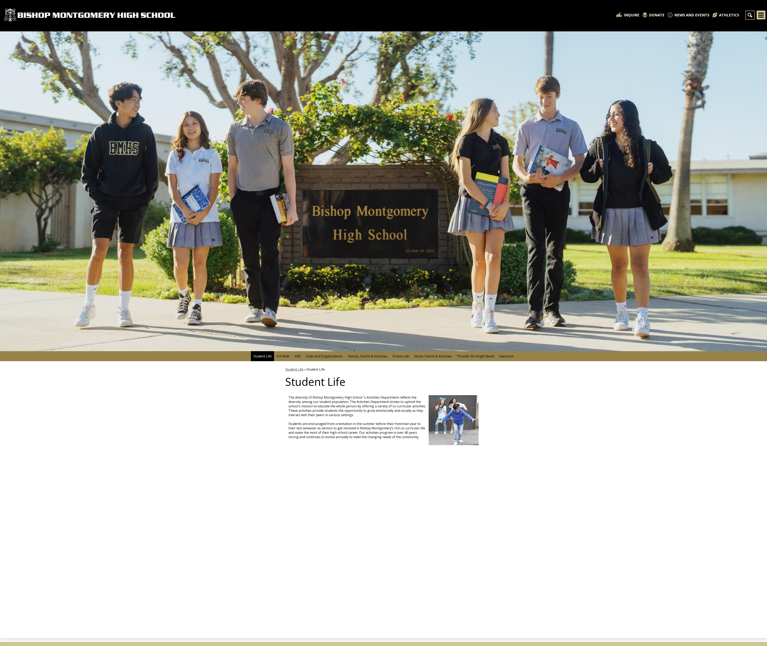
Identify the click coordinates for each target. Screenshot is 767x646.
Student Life (294, 369)
